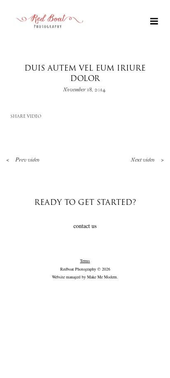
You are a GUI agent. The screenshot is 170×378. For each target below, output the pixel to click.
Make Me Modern (102, 277)
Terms (85, 261)
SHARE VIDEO (25, 116)
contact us (85, 226)
